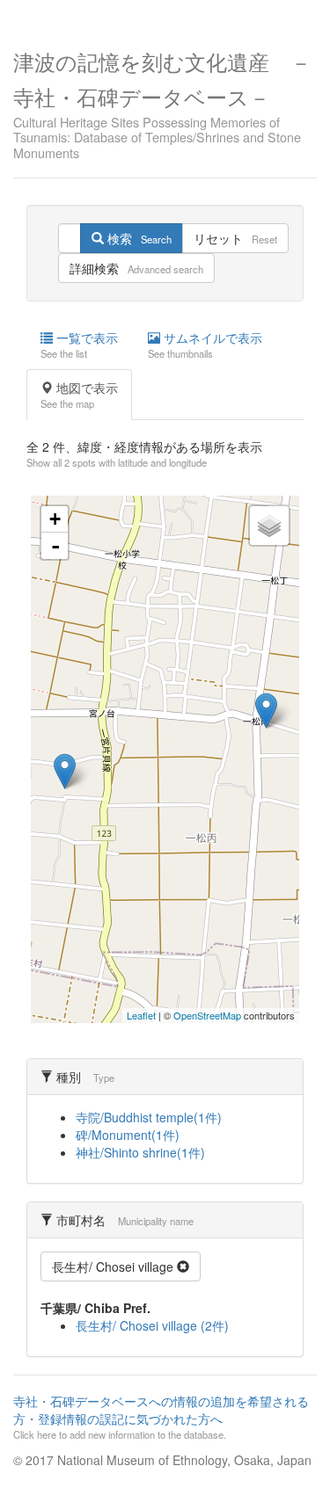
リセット (235, 238)
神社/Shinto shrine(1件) (140, 1152)
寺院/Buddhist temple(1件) (149, 1117)
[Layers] (269, 525)
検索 (138, 238)
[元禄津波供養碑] (65, 771)
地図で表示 (79, 394)
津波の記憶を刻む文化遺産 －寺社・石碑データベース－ (162, 103)
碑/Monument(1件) (128, 1134)
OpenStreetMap (207, 1015)
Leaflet (141, 1015)
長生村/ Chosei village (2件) (152, 1325)
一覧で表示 (79, 344)
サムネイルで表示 (205, 344)
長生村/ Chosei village (114, 1266)
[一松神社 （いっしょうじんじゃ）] (266, 711)
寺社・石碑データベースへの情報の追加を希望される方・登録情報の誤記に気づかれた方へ (161, 1416)
